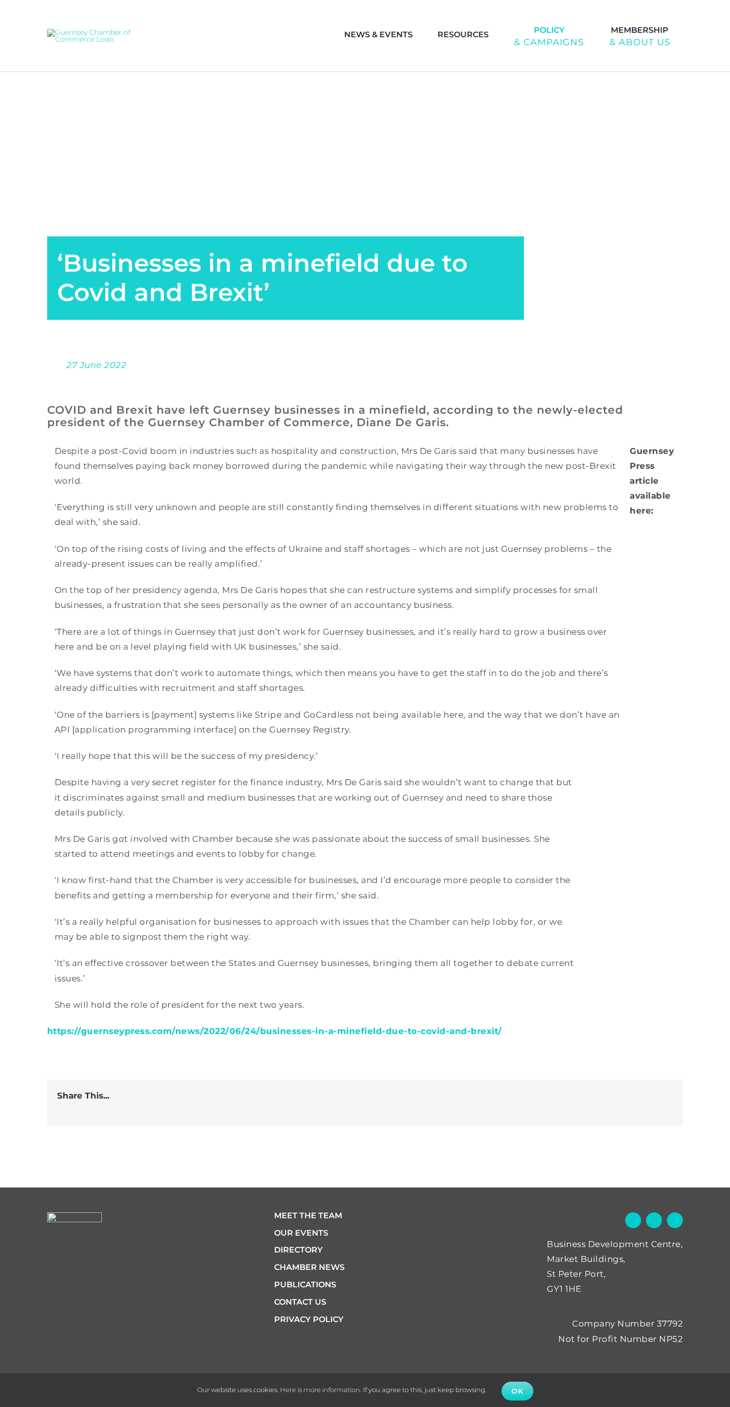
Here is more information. (321, 1390)
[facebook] (653, 13)
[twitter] (673, 13)
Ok (517, 1391)
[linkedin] (692, 13)
